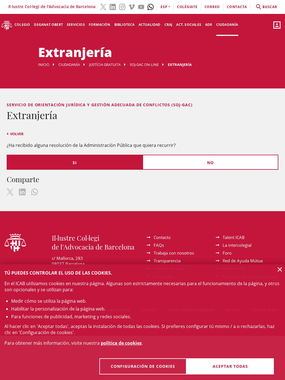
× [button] (280, 269)
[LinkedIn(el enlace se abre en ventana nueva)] (113, 6)
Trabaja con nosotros (174, 253)
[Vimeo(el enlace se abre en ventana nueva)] (132, 6)
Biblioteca (124, 24)
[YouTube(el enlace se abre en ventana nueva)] (141, 6)
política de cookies (121, 343)
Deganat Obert (48, 24)
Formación (99, 24)
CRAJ (168, 24)
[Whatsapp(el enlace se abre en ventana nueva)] (151, 6)
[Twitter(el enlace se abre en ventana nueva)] (103, 6)
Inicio (43, 64)
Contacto (162, 237)
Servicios (76, 24)
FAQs (159, 245)
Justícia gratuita (105, 64)
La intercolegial (237, 245)
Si (75, 162)
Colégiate (187, 6)
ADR (208, 24)
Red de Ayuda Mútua (243, 260)
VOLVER (17, 133)
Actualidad (150, 24)
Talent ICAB (234, 237)
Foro (227, 253)
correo (212, 6)
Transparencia (167, 260)
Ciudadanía (227, 24)
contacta (237, 6)
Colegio (22, 24)
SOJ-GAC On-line (144, 64)
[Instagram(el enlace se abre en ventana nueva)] (122, 6)
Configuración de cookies (143, 366)
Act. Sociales (188, 24)
